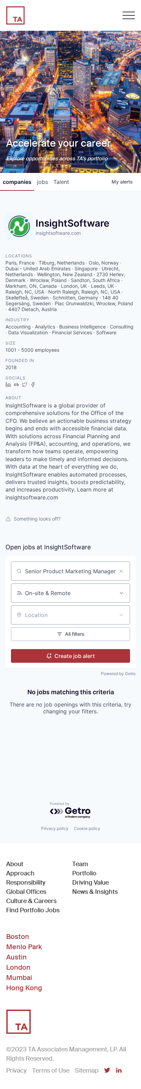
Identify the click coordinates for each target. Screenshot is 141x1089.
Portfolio (84, 873)
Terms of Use (50, 1070)
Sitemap (87, 1070)
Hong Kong (24, 987)
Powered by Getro (118, 673)
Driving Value (90, 882)
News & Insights (95, 892)
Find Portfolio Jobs (33, 910)
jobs (42, 181)
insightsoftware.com (58, 233)
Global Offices (26, 892)
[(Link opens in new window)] (107, 1071)
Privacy (16, 1070)
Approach (20, 873)
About (14, 864)
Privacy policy (54, 828)
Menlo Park (24, 946)
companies (17, 181)
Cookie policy (87, 828)
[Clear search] (121, 571)
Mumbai (19, 977)
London (18, 967)
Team (80, 864)
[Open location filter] (121, 614)
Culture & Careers (31, 901)
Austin (16, 957)
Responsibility (26, 882)
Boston (17, 936)
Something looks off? (37, 519)
